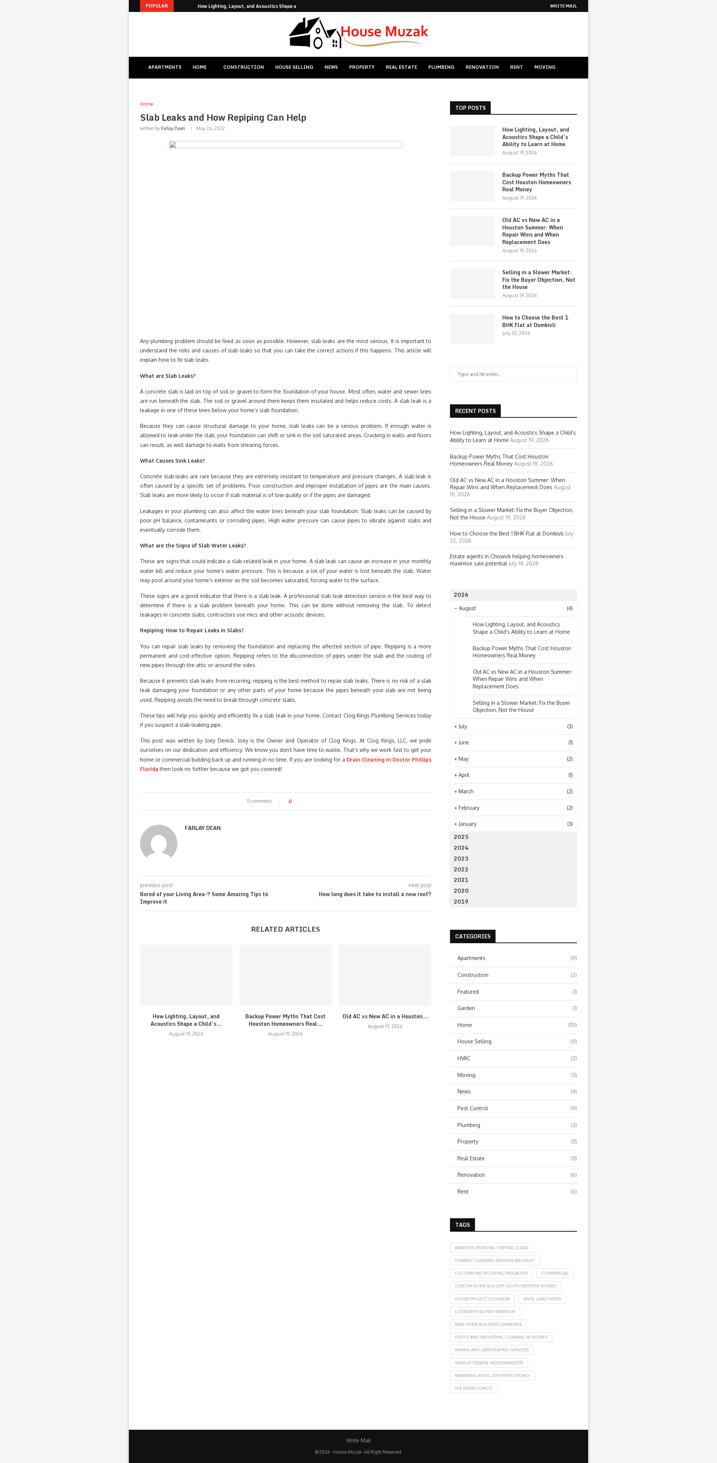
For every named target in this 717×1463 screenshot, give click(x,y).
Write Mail (563, 6)
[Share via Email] (325, 801)
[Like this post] (295, 801)
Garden (517, 1008)
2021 (461, 880)
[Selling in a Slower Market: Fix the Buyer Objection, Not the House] (472, 284)
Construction (243, 67)
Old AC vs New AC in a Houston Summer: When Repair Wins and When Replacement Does (532, 231)
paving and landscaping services (492, 1349)
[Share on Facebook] (303, 801)
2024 (461, 847)
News (331, 67)
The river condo (474, 1388)
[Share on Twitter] (310, 801)
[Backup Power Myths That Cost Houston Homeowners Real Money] (286, 975)
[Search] (570, 67)
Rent (516, 67)
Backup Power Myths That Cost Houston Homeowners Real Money (536, 182)
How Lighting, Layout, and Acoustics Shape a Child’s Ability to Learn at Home (535, 137)
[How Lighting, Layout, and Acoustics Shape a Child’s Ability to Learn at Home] (186, 975)
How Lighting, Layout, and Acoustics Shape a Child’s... (257, 6)
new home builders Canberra (488, 1324)
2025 (461, 837)
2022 (461, 869)
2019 (461, 901)
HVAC (517, 1058)
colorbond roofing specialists (491, 1273)
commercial (555, 1273)
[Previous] (181, 6)
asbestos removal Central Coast (491, 1247)
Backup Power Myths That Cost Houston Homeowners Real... (285, 1020)
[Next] (190, 6)
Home (200, 67)
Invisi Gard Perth (542, 1299)
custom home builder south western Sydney (505, 1285)
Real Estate (401, 67)
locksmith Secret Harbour (485, 1311)
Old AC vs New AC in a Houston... (385, 1016)
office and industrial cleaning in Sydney (501, 1337)
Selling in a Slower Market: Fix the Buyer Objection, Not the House (538, 280)
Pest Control (517, 1108)
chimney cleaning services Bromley (495, 1260)
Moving (545, 67)
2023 (461, 858)
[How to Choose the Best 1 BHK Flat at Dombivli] (472, 329)
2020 (461, 890)
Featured (517, 991)
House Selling (294, 67)
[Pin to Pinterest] (318, 801)
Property (362, 67)
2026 (461, 594)
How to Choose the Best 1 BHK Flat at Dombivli (535, 321)
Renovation (482, 67)
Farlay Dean (173, 128)
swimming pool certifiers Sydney (492, 1375)
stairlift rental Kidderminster (489, 1362)
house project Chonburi (482, 1299)
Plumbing (441, 67)
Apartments (164, 67)
